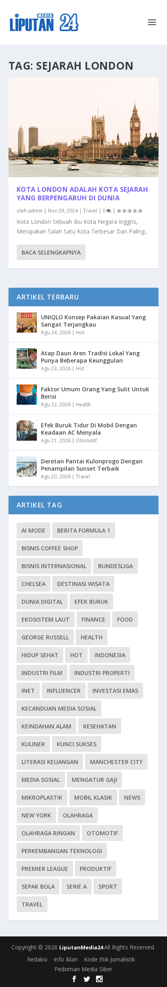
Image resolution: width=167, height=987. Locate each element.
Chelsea (33, 584)
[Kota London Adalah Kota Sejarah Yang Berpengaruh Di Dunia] (84, 127)
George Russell (45, 637)
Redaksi (37, 959)
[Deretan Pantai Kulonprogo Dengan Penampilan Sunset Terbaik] (27, 466)
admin (35, 210)
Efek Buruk (91, 601)
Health (83, 404)
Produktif (95, 868)
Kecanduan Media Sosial (58, 708)
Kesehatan (99, 726)
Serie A (76, 886)
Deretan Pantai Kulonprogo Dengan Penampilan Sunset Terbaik (92, 464)
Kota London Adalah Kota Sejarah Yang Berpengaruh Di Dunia (82, 193)
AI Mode (33, 530)
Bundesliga (115, 566)
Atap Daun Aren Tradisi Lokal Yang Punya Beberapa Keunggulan (90, 356)
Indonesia (109, 655)
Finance (93, 619)
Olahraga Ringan (48, 833)
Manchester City (116, 762)
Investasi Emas (115, 690)
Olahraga (78, 815)
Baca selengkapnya (51, 252)
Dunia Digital (42, 601)
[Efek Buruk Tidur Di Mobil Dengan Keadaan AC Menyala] (27, 430)
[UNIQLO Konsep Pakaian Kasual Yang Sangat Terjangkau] (27, 322)
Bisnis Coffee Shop (49, 548)
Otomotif (86, 440)
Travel (90, 210)
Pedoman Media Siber (83, 969)
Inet (28, 690)
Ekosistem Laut (45, 619)
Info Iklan (66, 959)
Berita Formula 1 (83, 530)
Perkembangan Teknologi (61, 851)
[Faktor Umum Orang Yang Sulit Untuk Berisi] (27, 394)
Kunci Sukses (76, 744)
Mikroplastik (41, 797)
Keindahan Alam (46, 726)
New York (36, 815)
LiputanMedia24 (81, 947)
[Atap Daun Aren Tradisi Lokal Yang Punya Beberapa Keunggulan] (27, 358)
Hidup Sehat (39, 655)
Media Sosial (40, 779)
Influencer (64, 690)
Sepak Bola (38, 886)
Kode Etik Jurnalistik (109, 959)
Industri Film (41, 673)
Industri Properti (102, 673)
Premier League (44, 868)
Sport (107, 886)
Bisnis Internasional (53, 566)
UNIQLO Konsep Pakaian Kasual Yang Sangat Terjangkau (93, 320)
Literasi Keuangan (49, 762)
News (132, 797)
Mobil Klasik (93, 797)
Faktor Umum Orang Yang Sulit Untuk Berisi (95, 392)
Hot (80, 332)
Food (125, 619)
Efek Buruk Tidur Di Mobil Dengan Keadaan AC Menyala (89, 428)
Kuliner (33, 744)
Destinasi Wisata (83, 584)
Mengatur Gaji (94, 779)
